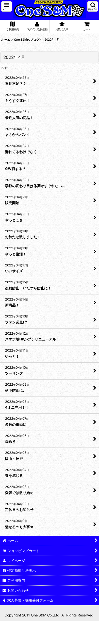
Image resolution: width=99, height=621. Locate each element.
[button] (6, 6)
